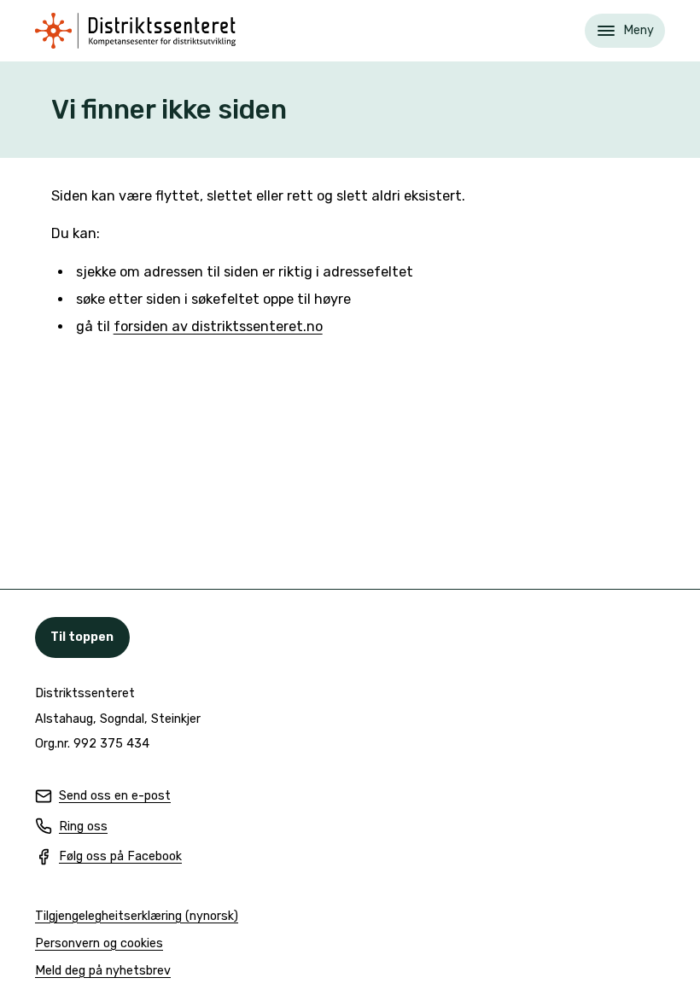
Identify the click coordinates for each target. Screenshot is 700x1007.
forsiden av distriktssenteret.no (218, 326)
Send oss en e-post (103, 797)
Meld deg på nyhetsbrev (103, 971)
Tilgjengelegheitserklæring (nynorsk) (136, 917)
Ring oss (71, 827)
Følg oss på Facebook (108, 857)
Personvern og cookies (99, 943)
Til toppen (82, 637)
